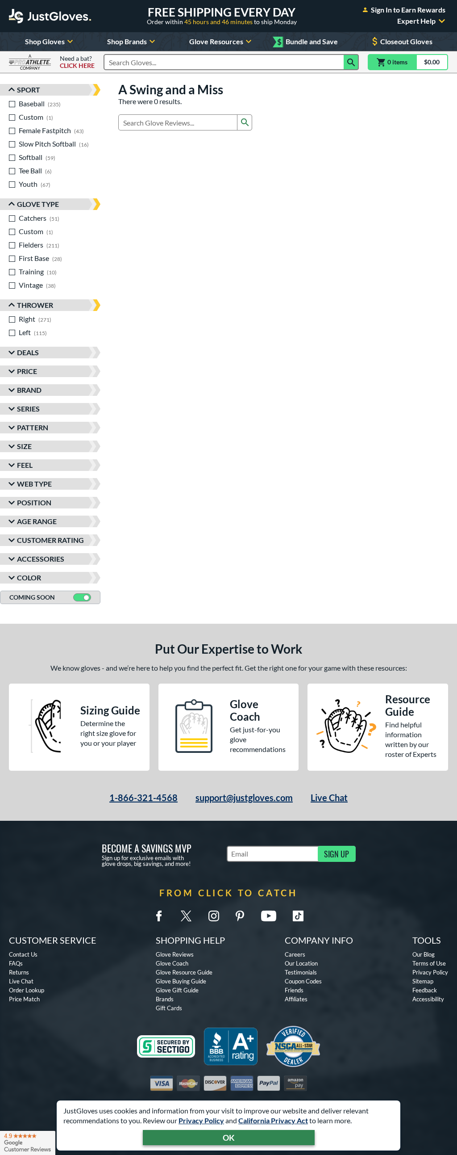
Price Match (24, 999)
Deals (28, 352)
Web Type (34, 483)
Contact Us (23, 954)
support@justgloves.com (244, 797)
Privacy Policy (201, 1120)
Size (24, 446)
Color (29, 577)
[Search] (351, 62)
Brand (29, 390)
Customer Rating (50, 540)
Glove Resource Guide (184, 972)
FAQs (16, 963)
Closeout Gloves (406, 41)
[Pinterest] (240, 916)
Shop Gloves (45, 41)
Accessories (40, 558)
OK (229, 1137)
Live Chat (329, 797)
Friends (294, 990)
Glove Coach (172, 963)
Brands (165, 999)
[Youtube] (268, 916)
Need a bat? (77, 62)
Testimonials (301, 972)
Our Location (301, 963)
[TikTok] (298, 916)
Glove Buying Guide (181, 981)
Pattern (32, 427)
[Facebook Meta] (159, 916)
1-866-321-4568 (143, 797)
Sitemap (422, 981)
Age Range (37, 521)
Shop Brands (127, 41)
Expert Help (416, 21)
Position (34, 502)
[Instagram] (213, 916)
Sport (28, 89)
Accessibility (428, 999)
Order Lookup (26, 990)
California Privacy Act (273, 1120)
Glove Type (38, 204)
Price (27, 371)
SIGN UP (336, 854)
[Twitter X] (186, 916)
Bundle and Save (307, 41)
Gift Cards (169, 1008)
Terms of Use (429, 963)
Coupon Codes (303, 981)
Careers (295, 954)
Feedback (424, 990)
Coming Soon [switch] (32, 597)
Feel (25, 465)
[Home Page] (50, 16)
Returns (19, 972)
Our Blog (423, 954)
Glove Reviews (175, 954)
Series (28, 408)
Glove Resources (216, 41)
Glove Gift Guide (177, 990)
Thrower (35, 305)
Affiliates (296, 999)
